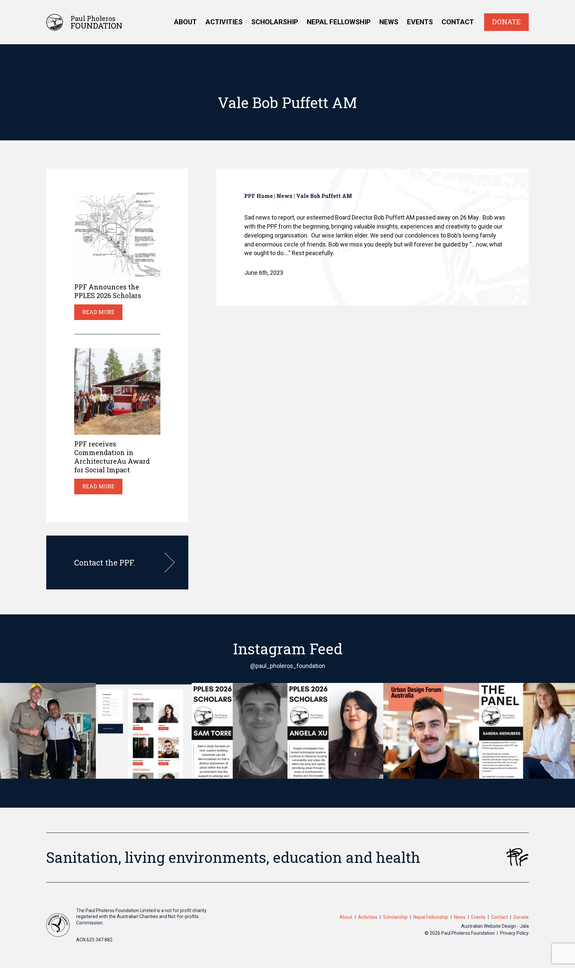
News (388, 22)
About (185, 22)
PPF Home (258, 195)
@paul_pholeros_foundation (287, 665)
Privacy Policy (514, 933)
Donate (506, 21)
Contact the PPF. (104, 562)
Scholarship (274, 22)
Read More (98, 311)
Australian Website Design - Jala (495, 926)
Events (420, 22)
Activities (224, 22)
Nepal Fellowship (339, 22)
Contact (458, 22)
